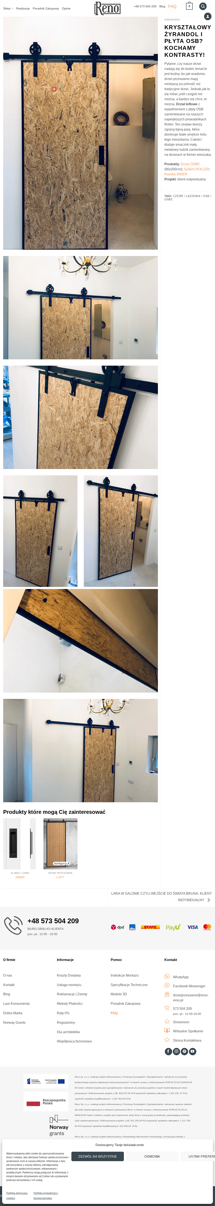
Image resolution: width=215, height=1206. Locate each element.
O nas (7, 975)
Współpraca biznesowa (74, 1041)
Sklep (6, 8)
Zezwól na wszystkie (97, 1156)
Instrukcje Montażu (125, 975)
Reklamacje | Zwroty (72, 994)
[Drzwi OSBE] (54, 89)
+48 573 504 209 (145, 6)
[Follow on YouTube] (192, 1051)
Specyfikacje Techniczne (129, 985)
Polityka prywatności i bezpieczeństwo (46, 1196)
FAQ (172, 6)
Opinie (66, 8)
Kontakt (8, 985)
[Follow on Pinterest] (184, 1051)
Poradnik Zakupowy (46, 8)
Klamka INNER (175, 174)
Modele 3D (119, 994)
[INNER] (20, 843)
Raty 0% (63, 1013)
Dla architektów (68, 1032)
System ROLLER (196, 169)
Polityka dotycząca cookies (17, 1196)
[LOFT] (60, 843)
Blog (162, 6)
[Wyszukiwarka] (203, 6)
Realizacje (23, 8)
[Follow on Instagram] (176, 1051)
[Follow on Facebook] (168, 1051)
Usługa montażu (69, 985)
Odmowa (152, 1156)
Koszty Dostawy (69, 975)
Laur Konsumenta (16, 1003)
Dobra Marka (12, 1013)
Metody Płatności (70, 1003)
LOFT (60, 877)
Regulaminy (66, 1022)
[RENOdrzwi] (107, 8)
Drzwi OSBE (190, 164)
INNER (20, 877)
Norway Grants (14, 1022)
